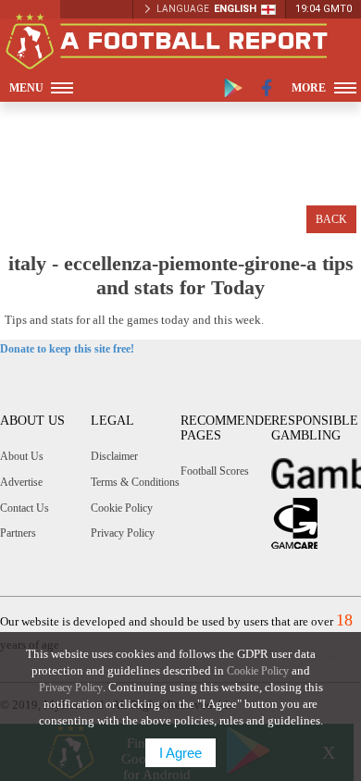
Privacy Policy (123, 533)
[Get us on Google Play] (233, 88)
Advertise (21, 482)
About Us (22, 456)
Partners (18, 533)
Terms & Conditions (135, 482)
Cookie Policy (122, 508)
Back (331, 219)
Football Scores (214, 471)
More (309, 87)
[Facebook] (267, 88)
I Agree (180, 753)
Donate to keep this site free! (67, 348)
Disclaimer (114, 456)
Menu (26, 87)
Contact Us (24, 508)
